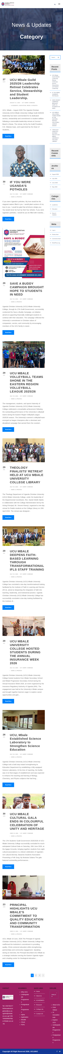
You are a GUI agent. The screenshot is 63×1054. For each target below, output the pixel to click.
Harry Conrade (30, 102)
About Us (39, 996)
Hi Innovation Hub (56, 1015)
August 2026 (55, 174)
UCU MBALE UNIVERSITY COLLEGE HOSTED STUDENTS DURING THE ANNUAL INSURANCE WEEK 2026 (25, 652)
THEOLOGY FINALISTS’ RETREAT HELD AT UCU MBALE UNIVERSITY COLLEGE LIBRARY (26, 475)
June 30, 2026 (14, 833)
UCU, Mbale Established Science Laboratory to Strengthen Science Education (25, 742)
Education (22, 105)
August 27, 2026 (15, 102)
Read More (8, 136)
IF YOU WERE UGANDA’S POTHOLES (20, 185)
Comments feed (56, 238)
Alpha (23, 1014)
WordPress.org (56, 242)
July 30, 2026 (14, 194)
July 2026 (54, 178)
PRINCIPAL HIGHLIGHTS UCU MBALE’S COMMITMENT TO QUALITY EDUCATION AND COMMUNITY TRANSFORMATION (26, 915)
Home (38, 991)
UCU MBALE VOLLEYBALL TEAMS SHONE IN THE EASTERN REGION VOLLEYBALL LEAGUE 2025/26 (56, 119)
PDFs (23, 1024)
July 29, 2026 (14, 299)
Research (39, 1005)
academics (14, 105)
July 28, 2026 (14, 754)
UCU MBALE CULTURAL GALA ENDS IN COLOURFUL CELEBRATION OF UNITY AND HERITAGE (27, 821)
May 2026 (54, 187)
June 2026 (55, 182)
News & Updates (32, 105)
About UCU (56, 1005)
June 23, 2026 (14, 931)
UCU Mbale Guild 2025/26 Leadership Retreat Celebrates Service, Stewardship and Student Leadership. (55, 82)
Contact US (39, 1013)
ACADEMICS (40, 1000)
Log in (53, 230)
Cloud (23, 1022)
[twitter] (60, 1051)
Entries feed (55, 234)
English (54, 995)
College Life (39, 1009)
